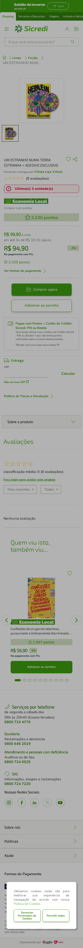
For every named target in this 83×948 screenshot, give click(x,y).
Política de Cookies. (27, 904)
